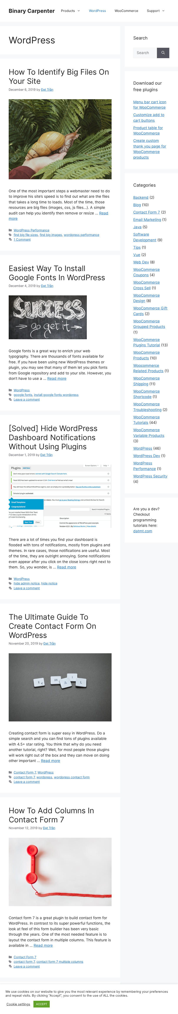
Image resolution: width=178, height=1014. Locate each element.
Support (153, 11)
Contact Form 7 (25, 772)
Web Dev (141, 262)
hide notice (49, 583)
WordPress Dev (146, 456)
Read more (56, 378)
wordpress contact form (72, 777)
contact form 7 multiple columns (59, 961)
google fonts (23, 395)
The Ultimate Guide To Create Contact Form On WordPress (52, 626)
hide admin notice (27, 583)
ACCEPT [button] (41, 1004)
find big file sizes (26, 235)
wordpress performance (81, 235)
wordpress (44, 777)
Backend (140, 197)
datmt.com (142, 531)
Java (137, 227)
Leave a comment (27, 399)
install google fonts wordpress (56, 395)
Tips (137, 247)
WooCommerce (126, 11)
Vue (136, 255)
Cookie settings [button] (18, 1004)
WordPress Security (150, 476)
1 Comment (22, 239)
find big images (51, 235)
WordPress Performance (31, 230)
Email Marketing (147, 219)
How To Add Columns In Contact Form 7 (51, 815)
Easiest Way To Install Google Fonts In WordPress (57, 273)
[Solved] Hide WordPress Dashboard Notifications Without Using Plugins (53, 437)
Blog (137, 205)
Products (68, 11)
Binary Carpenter (32, 11)
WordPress (97, 11)
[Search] (163, 53)
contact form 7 (24, 777)
